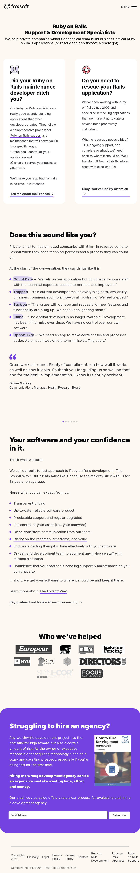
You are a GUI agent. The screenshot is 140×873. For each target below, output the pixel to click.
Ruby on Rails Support (133, 857)
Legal (45, 857)
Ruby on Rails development (91, 471)
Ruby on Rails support (25, 135)
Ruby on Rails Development (99, 857)
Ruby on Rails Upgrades (118, 857)
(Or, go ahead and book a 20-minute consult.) (43, 602)
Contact (83, 857)
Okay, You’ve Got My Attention (105, 189)
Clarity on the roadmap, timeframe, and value (50, 539)
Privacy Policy (57, 856)
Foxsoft (16, 6)
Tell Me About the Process (30, 194)
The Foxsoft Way (53, 591)
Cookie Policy (69, 856)
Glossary (33, 857)
